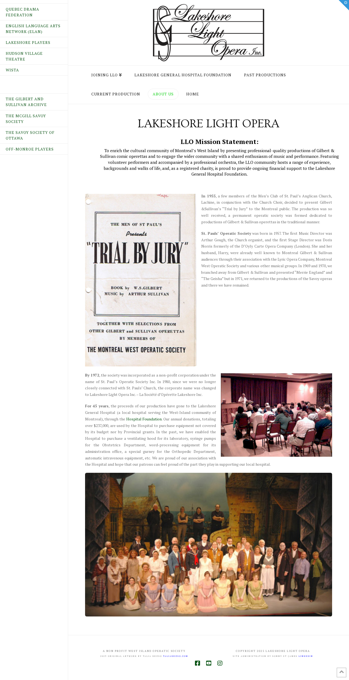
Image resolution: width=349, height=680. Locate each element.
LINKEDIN (306, 656)
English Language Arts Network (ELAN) (33, 28)
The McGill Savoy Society (26, 118)
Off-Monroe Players (30, 149)
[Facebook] (197, 663)
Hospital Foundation (144, 419)
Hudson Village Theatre (24, 56)
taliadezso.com (175, 656)
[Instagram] (219, 663)
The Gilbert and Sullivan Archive (26, 101)
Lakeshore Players (28, 42)
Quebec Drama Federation (22, 12)
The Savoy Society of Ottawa (30, 135)
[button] (344, 5)
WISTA (12, 70)
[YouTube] (208, 663)
